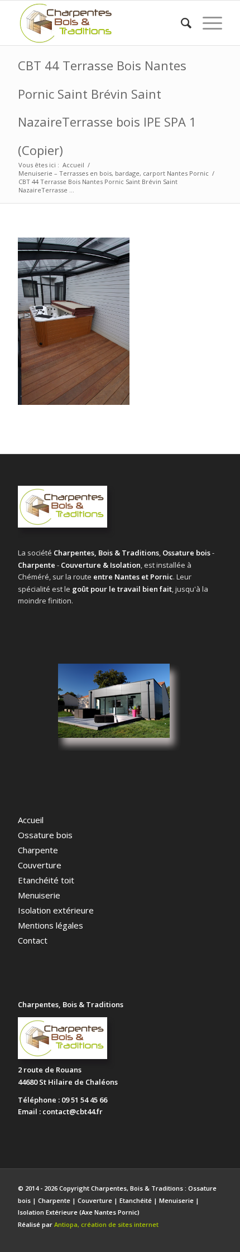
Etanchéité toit (46, 880)
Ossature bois (45, 834)
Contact (32, 940)
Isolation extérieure (56, 910)
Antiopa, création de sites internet (106, 1224)
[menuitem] (180, 23)
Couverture (39, 865)
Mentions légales (50, 925)
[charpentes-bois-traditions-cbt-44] (99, 23)
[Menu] (206, 23)
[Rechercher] (180, 23)
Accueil (31, 819)
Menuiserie (39, 895)
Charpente (38, 849)
